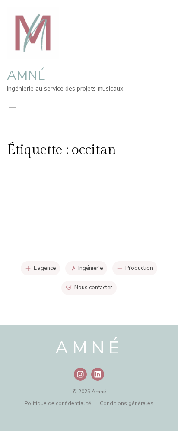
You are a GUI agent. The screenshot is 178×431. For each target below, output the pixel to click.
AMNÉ (26, 75)
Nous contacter (93, 288)
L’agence (45, 268)
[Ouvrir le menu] (12, 105)
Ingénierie (90, 268)
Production (139, 268)
